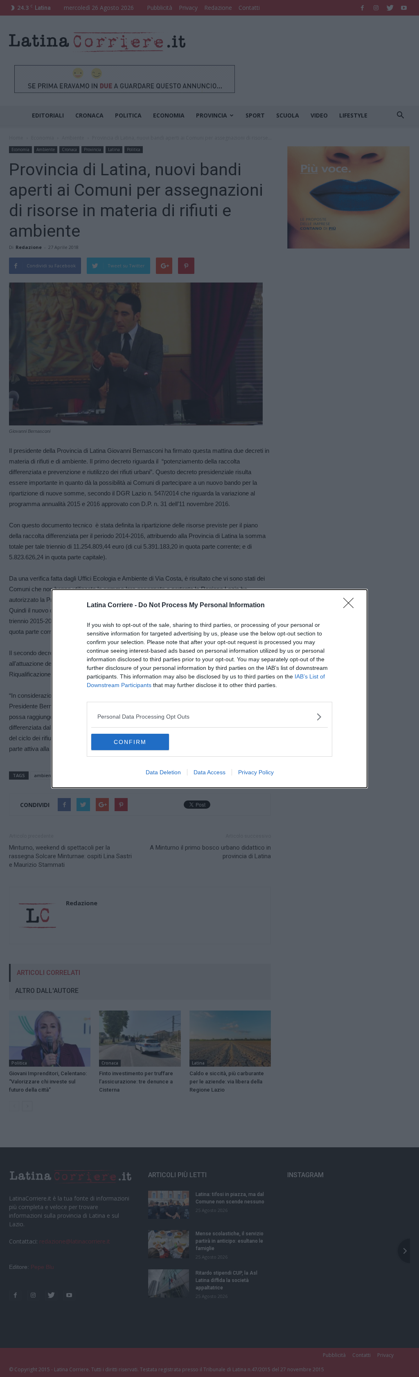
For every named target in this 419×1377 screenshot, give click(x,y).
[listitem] (209, 716)
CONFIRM (130, 742)
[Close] (351, 605)
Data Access (209, 772)
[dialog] (209, 689)
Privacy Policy (256, 772)
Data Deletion (163, 772)
